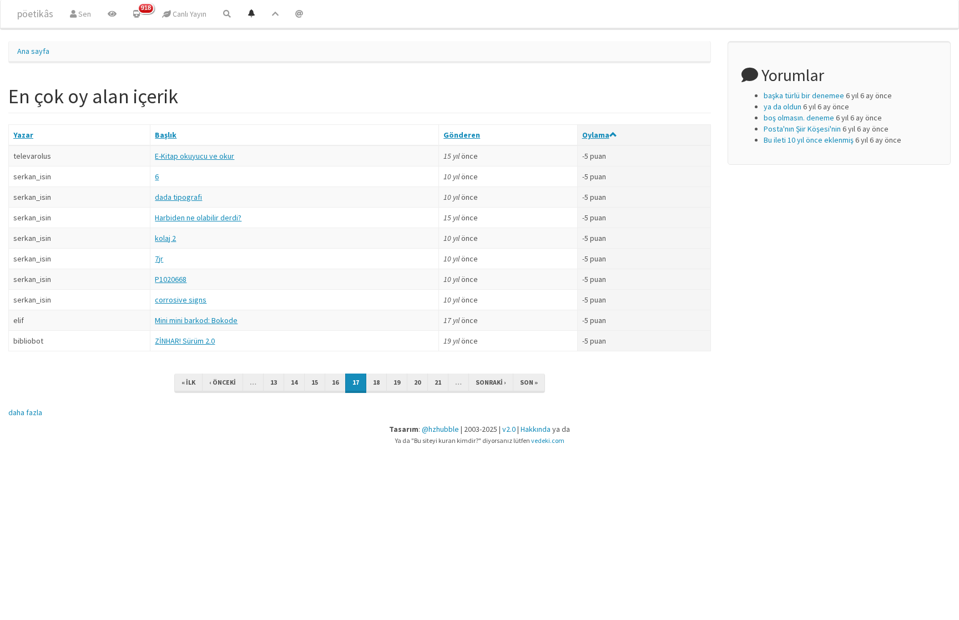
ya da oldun (782, 107)
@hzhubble (440, 429)
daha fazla (25, 412)
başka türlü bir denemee (804, 95)
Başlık (165, 135)
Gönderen (461, 135)
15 (314, 382)
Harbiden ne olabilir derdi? (198, 218)
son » (529, 382)
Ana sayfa (33, 51)
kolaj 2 (165, 238)
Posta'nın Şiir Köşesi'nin (802, 129)
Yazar (23, 135)
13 (273, 382)
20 (417, 382)
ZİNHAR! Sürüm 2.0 (185, 341)
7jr (159, 259)
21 (438, 382)
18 (376, 382)
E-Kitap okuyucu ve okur (194, 156)
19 (396, 382)
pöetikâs (35, 13)
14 (294, 382)
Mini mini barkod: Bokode (196, 320)
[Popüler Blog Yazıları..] (275, 14)
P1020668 (170, 279)
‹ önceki (222, 382)
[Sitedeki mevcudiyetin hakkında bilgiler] (299, 14)
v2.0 (509, 429)
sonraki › (491, 382)
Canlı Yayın (188, 14)
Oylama (595, 135)
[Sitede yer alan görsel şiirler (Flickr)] (112, 14)
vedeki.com (547, 440)
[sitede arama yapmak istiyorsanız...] (227, 14)
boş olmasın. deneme (799, 118)
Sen (84, 14)
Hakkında (536, 429)
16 (335, 382)
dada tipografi (178, 197)
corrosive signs (180, 300)
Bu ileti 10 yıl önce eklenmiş (809, 140)
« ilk (188, 382)
